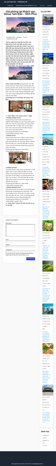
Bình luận (9, 223)
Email (8, 244)
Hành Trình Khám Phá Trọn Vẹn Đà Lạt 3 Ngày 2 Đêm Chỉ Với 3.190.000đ (46, 72)
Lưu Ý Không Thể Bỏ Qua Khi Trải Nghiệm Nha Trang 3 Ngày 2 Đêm (46, 362)
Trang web (9, 250)
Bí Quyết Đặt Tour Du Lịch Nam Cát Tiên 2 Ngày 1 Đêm (46, 238)
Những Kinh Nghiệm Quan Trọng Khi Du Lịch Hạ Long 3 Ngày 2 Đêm (46, 322)
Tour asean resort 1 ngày (24, 116)
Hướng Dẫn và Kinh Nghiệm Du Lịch (26, 5)
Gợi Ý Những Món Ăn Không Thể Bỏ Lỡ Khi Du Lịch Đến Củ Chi (46, 403)
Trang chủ (10, 5)
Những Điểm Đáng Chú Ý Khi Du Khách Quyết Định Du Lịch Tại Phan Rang (46, 113)
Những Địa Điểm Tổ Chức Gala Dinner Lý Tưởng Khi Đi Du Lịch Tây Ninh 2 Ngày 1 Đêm (46, 155)
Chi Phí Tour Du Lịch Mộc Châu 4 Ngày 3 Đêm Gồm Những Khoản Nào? (46, 198)
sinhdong (19, 37)
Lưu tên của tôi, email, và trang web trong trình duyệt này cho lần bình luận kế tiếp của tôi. (19, 254)
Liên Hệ (49, 5)
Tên (7, 239)
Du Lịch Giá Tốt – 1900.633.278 (15, 2)
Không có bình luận (12, 39)
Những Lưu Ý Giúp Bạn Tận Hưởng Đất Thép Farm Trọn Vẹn (46, 32)
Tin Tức (42, 5)
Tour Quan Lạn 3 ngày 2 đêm (25, 66)
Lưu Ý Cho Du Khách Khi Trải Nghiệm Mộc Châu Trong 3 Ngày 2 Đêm (46, 279)
